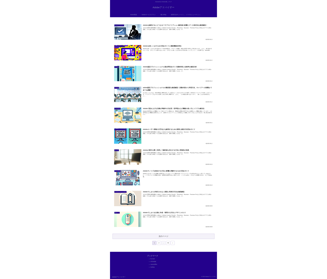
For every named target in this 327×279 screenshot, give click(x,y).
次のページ (163, 236)
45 (168, 243)
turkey (152, 267)
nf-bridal (153, 261)
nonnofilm (153, 264)
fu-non (152, 259)
